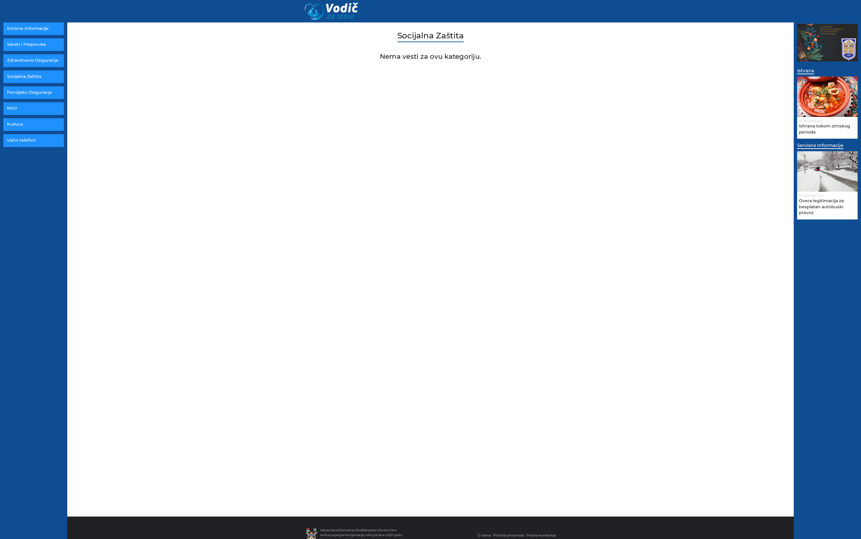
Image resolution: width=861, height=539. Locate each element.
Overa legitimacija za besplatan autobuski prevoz (821, 206)
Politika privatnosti (508, 535)
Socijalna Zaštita (24, 76)
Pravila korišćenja (541, 535)
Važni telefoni (21, 140)
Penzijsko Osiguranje (29, 92)
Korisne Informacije (28, 28)
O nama (484, 535)
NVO (12, 108)
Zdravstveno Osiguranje (32, 60)
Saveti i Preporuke (26, 44)
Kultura (15, 124)
